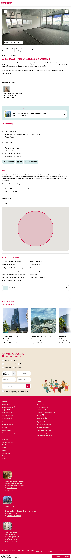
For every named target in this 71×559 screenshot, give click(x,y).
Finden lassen (6, 418)
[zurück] (5, 11)
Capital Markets (6, 430)
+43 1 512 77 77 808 (14, 490)
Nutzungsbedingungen (28, 550)
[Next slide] (66, 27)
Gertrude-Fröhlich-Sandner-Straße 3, (21, 511)
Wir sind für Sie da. (8, 82)
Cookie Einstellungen (39, 550)
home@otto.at (12, 488)
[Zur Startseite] (6, 3)
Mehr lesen (5, 73)
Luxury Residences (7, 415)
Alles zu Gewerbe (41, 404)
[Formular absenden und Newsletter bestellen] (28, 386)
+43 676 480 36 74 (12, 97)
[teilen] (66, 11)
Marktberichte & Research (44, 435)
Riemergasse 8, (14, 537)
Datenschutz (13, 550)
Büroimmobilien (41, 407)
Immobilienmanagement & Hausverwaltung (49, 433)
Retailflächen (40, 410)
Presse (4, 458)
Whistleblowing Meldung (51, 550)
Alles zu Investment (7, 424)
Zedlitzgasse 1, (15, 485)
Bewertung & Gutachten (44, 430)
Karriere (4, 447)
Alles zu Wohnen (6, 404)
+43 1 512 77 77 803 (14, 516)
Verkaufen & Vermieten (43, 427)
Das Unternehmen (7, 442)
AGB (19, 550)
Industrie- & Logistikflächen (44, 412)
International (6, 412)
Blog (3, 456)
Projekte (4, 410)
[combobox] (9, 373)
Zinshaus (4, 427)
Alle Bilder (9, 42)
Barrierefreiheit (65, 550)
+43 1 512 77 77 (12, 541)
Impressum (5, 550)
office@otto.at (12, 513)
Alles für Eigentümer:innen (44, 424)
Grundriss (19, 42)
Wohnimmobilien (6, 407)
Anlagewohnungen (7, 433)
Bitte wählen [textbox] (7, 374)
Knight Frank (6, 450)
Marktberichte (6, 453)
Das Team (5, 445)
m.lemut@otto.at (11, 95)
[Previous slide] (4, 27)
